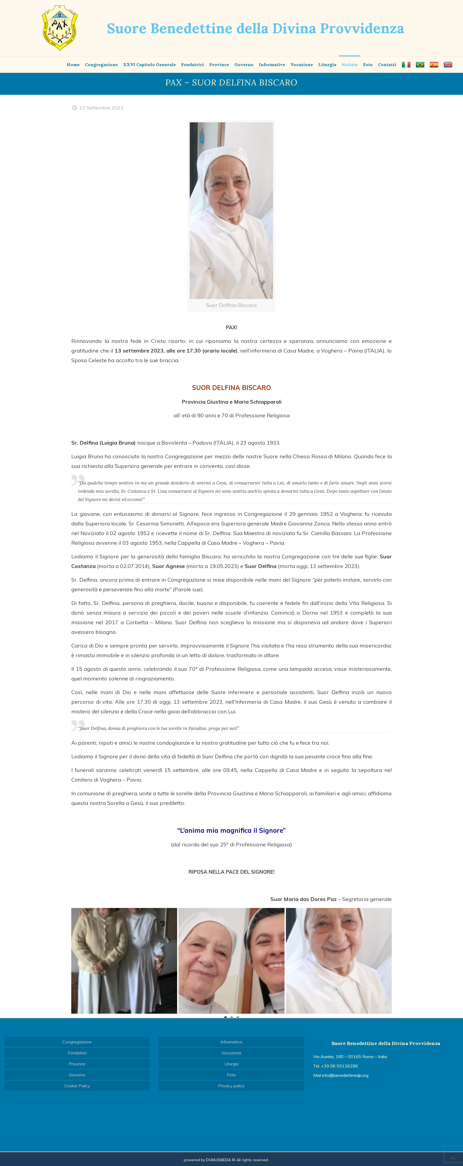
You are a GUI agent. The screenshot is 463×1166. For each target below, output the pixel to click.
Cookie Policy (77, 1085)
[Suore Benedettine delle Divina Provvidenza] (60, 28)
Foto (231, 1074)
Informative (231, 1041)
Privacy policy (231, 1085)
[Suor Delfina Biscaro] (339, 961)
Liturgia (231, 1063)
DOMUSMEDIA (218, 1159)
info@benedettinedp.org (345, 1075)
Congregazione (77, 1041)
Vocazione (231, 1052)
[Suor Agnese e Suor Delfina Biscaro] (124, 961)
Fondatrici (77, 1052)
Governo (77, 1074)
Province (77, 1063)
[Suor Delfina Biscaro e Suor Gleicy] (231, 961)
